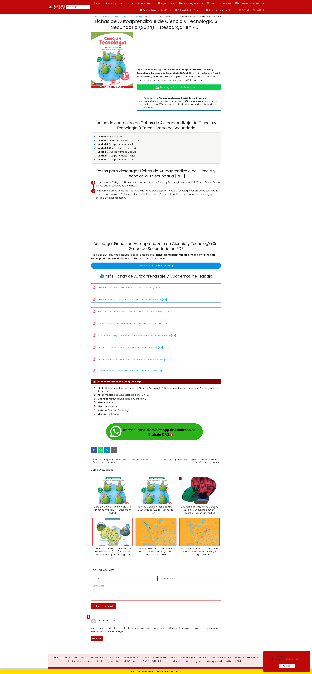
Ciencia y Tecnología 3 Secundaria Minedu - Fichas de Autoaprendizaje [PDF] (134, 359)
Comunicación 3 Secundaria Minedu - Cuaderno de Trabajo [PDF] (129, 287)
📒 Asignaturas (165, 3)
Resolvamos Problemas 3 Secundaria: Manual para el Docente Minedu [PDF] (134, 311)
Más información (292, 659)
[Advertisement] (179, 50)
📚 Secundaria (144, 3)
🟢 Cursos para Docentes (219, 3)
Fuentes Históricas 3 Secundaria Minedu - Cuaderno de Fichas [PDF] (130, 370)
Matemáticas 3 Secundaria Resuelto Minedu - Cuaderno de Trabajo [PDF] (133, 323)
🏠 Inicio (97, 3)
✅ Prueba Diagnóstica (189, 3)
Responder (97, 638)
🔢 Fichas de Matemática (187, 10)
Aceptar (286, 666)
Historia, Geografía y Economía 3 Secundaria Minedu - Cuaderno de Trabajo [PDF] (137, 335)
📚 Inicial (109, 3)
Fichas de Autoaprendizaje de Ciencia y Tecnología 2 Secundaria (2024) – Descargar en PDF (122, 461)
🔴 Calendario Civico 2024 (251, 10)
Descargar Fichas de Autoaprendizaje (156, 265)
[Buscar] (87, 7)
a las (100, 623)
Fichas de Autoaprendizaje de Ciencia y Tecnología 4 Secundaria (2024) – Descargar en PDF (190, 461)
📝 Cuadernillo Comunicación (154, 10)
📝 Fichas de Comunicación (219, 10)
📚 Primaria (125, 3)
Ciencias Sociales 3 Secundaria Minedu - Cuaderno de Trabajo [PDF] (130, 347)
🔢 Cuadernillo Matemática (248, 3)
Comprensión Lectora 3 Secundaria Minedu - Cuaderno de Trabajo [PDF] (132, 299)
